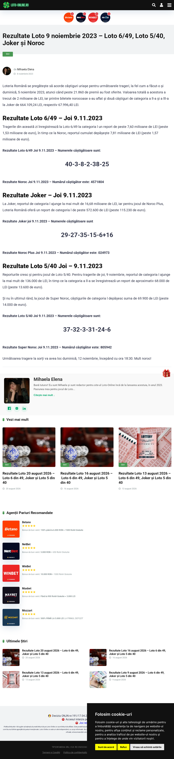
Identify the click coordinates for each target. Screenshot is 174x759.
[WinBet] (11, 580)
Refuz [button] (123, 747)
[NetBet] (11, 558)
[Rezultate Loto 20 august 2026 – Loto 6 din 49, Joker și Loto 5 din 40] (29, 447)
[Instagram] (17, 408)
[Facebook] (9, 408)
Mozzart (27, 610)
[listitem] (69, 17)
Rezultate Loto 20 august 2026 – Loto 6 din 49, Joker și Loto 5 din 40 (29, 477)
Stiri (8, 54)
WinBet (26, 566)
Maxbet (26, 588)
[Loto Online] (16, 5)
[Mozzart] (11, 625)
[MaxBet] (11, 602)
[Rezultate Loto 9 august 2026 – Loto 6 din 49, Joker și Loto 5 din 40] (98, 687)
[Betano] (11, 536)
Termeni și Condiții (51, 752)
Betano (26, 522)
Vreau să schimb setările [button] (147, 747)
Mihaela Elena (25, 69)
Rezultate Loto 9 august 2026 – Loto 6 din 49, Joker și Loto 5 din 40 (136, 674)
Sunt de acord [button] (106, 747)
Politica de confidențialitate (76, 752)
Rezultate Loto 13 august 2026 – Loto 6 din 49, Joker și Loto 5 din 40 (145, 477)
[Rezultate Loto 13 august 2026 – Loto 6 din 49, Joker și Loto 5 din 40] (145, 447)
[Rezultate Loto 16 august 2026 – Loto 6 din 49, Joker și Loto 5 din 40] (86, 447)
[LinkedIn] (24, 408)
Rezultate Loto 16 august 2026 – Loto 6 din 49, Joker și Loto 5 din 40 (86, 477)
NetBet (26, 544)
